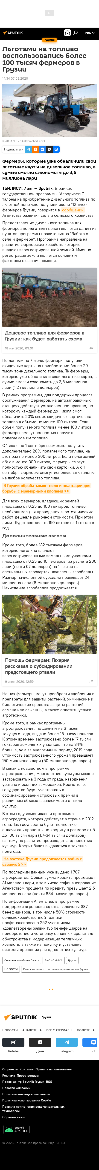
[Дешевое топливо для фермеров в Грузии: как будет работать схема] (49, 297)
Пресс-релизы (28, 1075)
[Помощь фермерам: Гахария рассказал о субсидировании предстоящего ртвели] (49, 624)
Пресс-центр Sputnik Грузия (23, 1082)
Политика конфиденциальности (26, 1094)
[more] (91, 347)
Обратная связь (13, 1117)
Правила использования (53, 1069)
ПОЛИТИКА (86, 1030)
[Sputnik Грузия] (13, 34)
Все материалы (59, 1030)
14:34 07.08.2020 (15, 78)
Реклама (8, 1075)
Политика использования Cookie (26, 1100)
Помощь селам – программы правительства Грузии (55, 969)
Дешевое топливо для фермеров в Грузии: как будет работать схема (44, 336)
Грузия (72, 960)
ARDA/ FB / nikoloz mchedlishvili (25, 141)
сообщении (73, 210)
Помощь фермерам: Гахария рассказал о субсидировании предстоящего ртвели (39, 666)
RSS (49, 1082)
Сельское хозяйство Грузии (21, 960)
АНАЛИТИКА (32, 1030)
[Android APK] (16, 1130)
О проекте (10, 1069)
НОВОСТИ (11, 969)
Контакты (27, 1069)
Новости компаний (16, 1088)
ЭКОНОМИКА (54, 960)
